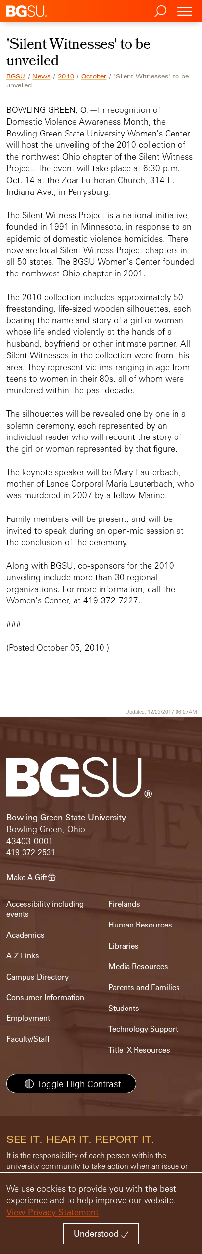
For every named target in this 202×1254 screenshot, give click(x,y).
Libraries (123, 946)
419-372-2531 (30, 852)
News (41, 76)
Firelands (124, 904)
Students (123, 1008)
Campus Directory (37, 976)
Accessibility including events (45, 909)
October (93, 76)
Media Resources (138, 966)
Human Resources (140, 924)
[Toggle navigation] (185, 11)
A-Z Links (22, 955)
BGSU (15, 76)
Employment (28, 1018)
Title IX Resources (139, 1050)
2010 (66, 76)
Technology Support (143, 1029)
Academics (25, 935)
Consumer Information (45, 997)
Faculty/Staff (28, 1039)
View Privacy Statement (52, 1212)
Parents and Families (144, 987)
